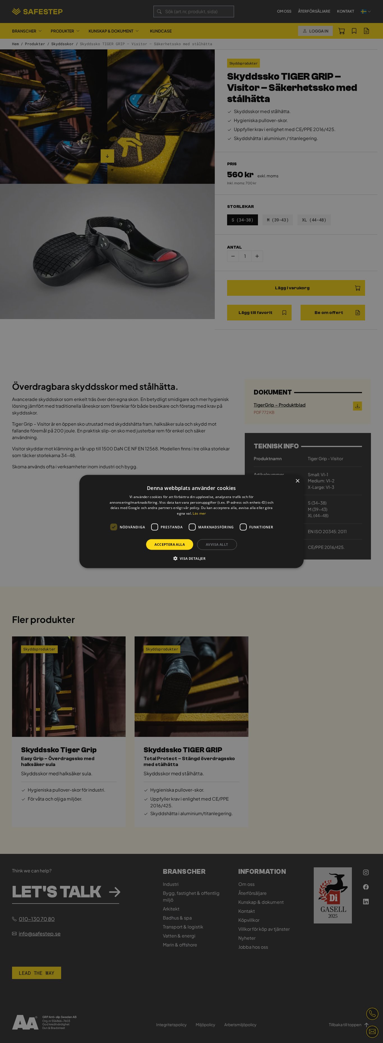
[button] (191, 558)
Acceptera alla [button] (169, 544)
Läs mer (199, 513)
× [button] (297, 481)
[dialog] (191, 521)
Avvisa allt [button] (217, 544)
